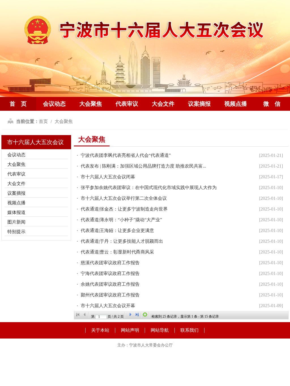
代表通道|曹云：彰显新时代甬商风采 (117, 252)
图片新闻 (16, 222)
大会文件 (163, 104)
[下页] (130, 314)
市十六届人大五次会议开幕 (108, 305)
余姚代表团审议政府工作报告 (110, 284)
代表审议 (127, 104)
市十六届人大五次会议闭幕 (108, 176)
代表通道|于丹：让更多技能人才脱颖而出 (122, 241)
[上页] (85, 314)
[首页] (78, 314)
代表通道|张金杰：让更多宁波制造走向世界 (124, 209)
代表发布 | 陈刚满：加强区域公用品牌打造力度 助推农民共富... (143, 166)
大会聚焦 (90, 104)
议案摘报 (199, 104)
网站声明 (130, 330)
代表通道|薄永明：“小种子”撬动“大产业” (121, 219)
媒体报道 (16, 212)
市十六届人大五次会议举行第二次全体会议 (124, 198)
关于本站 (100, 330)
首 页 (18, 104)
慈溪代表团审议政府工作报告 (110, 262)
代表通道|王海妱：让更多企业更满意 (117, 230)
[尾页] (137, 314)
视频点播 (235, 104)
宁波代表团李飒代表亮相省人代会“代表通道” (126, 155)
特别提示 (16, 231)
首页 (43, 121)
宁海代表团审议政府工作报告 (110, 273)
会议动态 (54, 104)
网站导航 (160, 330)
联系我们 (189, 330)
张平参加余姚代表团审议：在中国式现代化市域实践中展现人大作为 (149, 187)
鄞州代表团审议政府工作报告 (110, 294)
